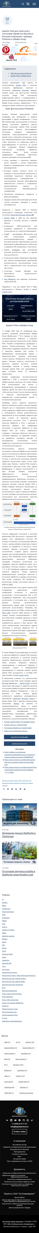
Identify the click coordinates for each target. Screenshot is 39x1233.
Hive (3, 924)
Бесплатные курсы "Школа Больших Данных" (19, 976)
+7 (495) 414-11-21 (19, 1124)
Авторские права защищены (13, 1221)
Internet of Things (8, 930)
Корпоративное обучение (19, 1149)
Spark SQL (25, 780)
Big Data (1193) (18, 1065)
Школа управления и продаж (19, 1208)
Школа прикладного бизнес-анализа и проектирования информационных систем (18, 1200)
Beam (4, 906)
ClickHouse (6, 909)
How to (4, 927)
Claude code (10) (24, 1082)
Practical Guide (7, 954)
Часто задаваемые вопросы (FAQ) (19, 1161)
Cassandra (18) (22, 1070)
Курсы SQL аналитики (10, 1000)
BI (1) (6, 1065)
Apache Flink (21, 85)
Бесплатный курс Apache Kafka (13, 982)
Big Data (5, 683)
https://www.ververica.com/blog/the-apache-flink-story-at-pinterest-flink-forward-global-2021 (19, 762)
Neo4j (4, 942)
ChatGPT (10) (20, 1076)
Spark (20, 780)
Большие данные (7, 783)
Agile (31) (7, 1042)
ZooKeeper (16, 250)
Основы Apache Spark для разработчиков (19, 722)
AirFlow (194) (30, 1042)
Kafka (16, 780)
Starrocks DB (6, 963)
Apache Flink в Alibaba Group (21, 76)
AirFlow (4, 903)
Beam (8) (7, 1059)
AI (3, 900)
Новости (5, 1006)
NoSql (4, 948)
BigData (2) (8, 1070)
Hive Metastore (10, 279)
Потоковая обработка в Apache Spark (18, 728)
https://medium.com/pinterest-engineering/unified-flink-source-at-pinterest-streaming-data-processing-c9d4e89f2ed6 (19, 754)
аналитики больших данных (24, 90)
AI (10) (18, 1042)
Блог (16, 45)
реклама (4, 785)
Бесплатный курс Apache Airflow (14, 979)
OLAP (4, 951)
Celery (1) (7, 1076)
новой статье (7, 292)
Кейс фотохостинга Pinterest (21, 73)
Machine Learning (8, 936)
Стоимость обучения (19, 1154)
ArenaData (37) (26, 1053)
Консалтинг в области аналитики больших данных (18, 1204)
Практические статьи (10, 1009)
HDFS (11, 584)
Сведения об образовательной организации (19, 1147)
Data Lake (6, 613)
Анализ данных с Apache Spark (15, 725)
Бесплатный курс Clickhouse (12, 985)
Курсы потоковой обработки (12, 1003)
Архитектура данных (9, 972)
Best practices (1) (21, 1059)
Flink (24, 42)
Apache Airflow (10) (10, 1048)
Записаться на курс (19, 743)
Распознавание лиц (9, 1012)
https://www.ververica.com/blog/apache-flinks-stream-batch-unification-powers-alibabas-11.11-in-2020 (20, 769)
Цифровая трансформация (12, 1021)
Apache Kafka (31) (28, 1048)
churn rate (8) (8, 1082)
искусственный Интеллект (12, 994)
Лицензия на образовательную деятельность (19, 1173)
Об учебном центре (19, 1145)
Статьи (4, 1018)
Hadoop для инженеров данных (16, 731)
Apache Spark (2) (9, 1053)
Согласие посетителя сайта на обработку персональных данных (17, 1185)
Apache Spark (25, 683)
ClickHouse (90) (9, 1087)
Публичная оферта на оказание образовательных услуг (15, 1176)
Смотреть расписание (19, 737)
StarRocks (5, 960)
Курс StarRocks (7, 997)
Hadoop (16, 704)
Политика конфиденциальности (19, 1179)
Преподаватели (19, 1152)
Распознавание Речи (10, 1015)
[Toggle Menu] (34, 4)
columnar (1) (24, 1087)
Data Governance (8, 912)
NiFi (3, 945)
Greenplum (6, 918)
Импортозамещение (9, 991)
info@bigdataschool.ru (19, 1127)
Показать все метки (26, 1093)
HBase (4, 921)
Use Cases (6, 969)
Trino (4, 966)
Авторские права (19, 1159)
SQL (30, 780)
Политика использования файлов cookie (19, 1182)
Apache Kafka (9, 218)
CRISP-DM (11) (9, 1093)
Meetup (4, 939)
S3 (24, 218)
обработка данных (27, 783)
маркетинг (17, 783)
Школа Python (19, 1197)
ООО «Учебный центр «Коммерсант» (20, 1224)
